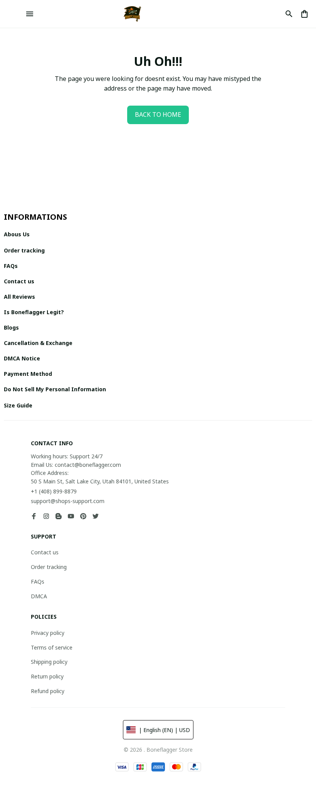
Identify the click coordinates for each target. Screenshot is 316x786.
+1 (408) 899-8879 (54, 491)
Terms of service (51, 647)
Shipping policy (49, 661)
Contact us (45, 552)
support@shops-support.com (67, 501)
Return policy (47, 676)
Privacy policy (47, 632)
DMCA (39, 596)
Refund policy (47, 691)
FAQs (37, 581)
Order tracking (49, 567)
